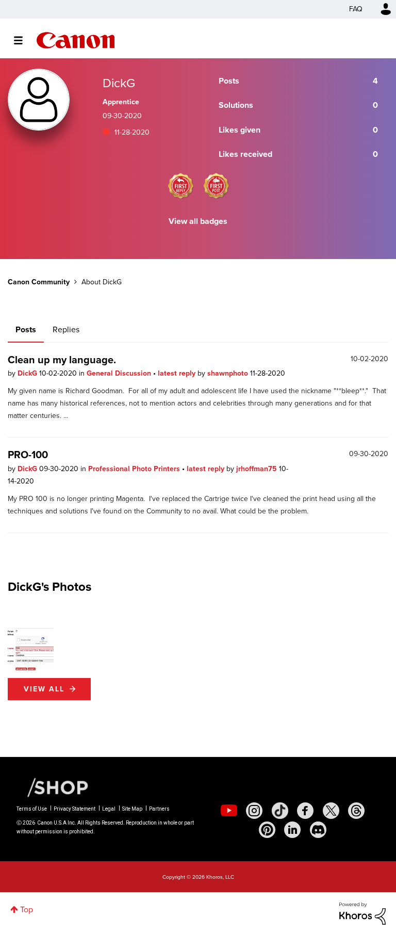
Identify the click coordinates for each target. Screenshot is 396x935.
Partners (159, 809)
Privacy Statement (74, 809)
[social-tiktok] (280, 810)
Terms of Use (31, 809)
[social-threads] (356, 810)
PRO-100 (28, 454)
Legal (109, 809)
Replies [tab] (66, 329)
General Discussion (120, 373)
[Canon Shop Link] (52, 787)
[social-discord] (318, 829)
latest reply (177, 373)
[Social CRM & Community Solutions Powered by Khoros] (362, 912)
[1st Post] (216, 186)
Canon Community (75, 40)
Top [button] (26, 909)
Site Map (132, 809)
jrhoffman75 (257, 468)
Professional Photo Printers (135, 468)
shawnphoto (228, 373)
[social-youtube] (229, 810)
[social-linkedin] (292, 829)
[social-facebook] (305, 810)
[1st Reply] (180, 186)
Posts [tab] (25, 329)
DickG (28, 373)
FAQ (355, 9)
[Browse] (23, 40)
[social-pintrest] (267, 829)
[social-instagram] (254, 810)
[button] (31, 651)
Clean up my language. (62, 359)
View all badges (198, 221)
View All (44, 689)
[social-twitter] (331, 810)
